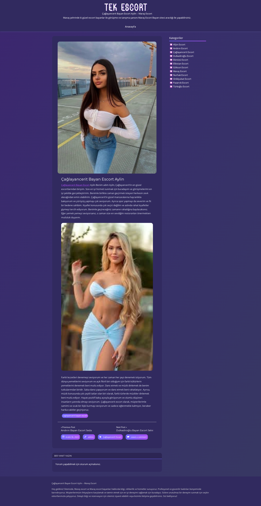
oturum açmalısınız (90, 464)
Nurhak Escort (180, 75)
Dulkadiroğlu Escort (183, 55)
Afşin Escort (179, 44)
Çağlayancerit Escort (112, 437)
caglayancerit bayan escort (75, 415)
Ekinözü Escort (180, 59)
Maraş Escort (180, 71)
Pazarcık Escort (181, 82)
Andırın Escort (180, 48)
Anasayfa (130, 26)
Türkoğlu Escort (181, 86)
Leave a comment (139, 437)
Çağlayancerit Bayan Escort (75, 185)
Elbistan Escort (180, 63)
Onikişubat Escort (182, 78)
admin (91, 437)
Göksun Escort (180, 67)
